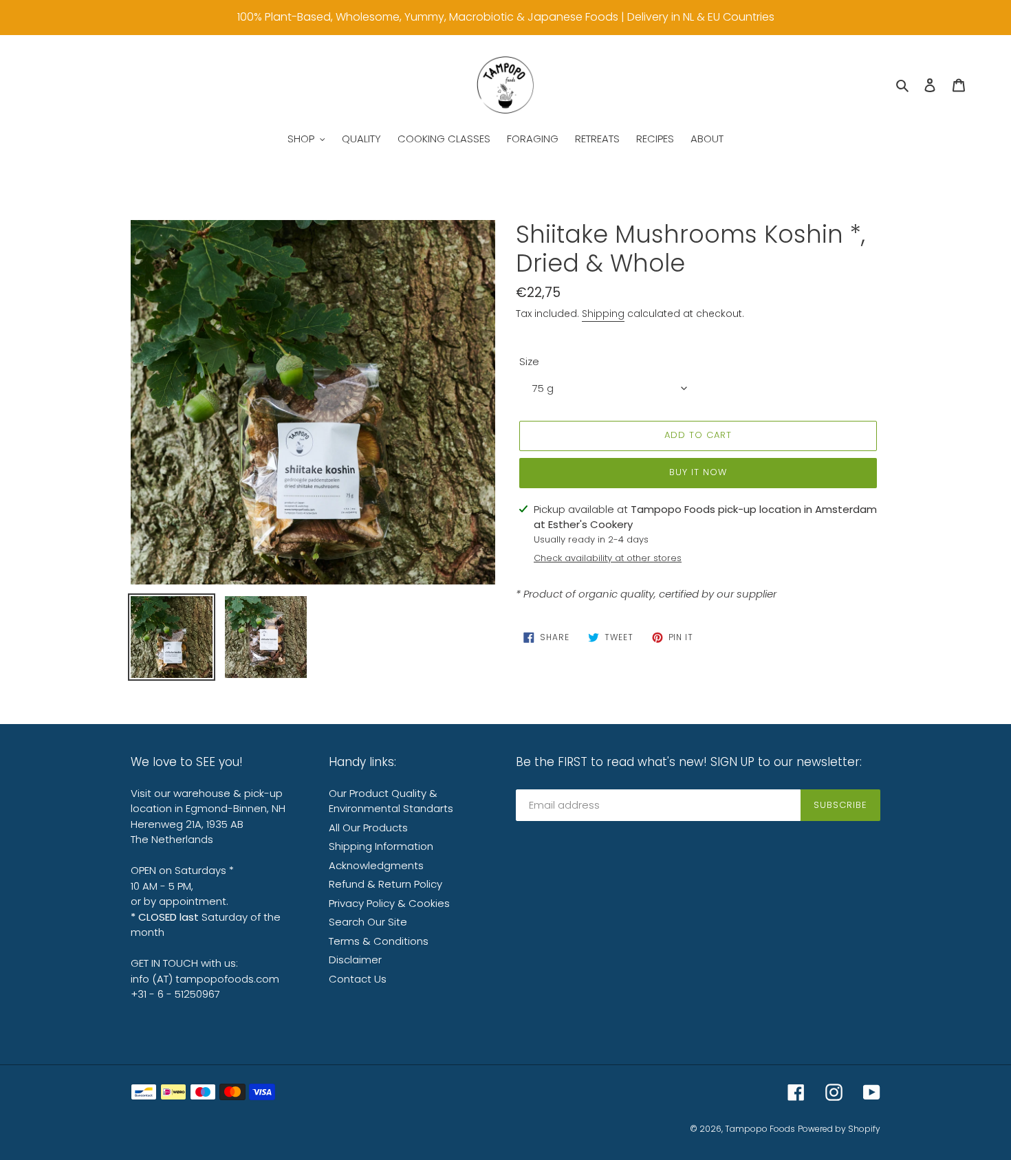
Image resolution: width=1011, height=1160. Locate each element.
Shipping (603, 313)
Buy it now (698, 472)
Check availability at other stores (608, 558)
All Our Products (368, 827)
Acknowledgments (376, 865)
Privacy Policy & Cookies (389, 903)
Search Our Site (368, 922)
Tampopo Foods (760, 1129)
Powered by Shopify (839, 1129)
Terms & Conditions (378, 941)
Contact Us (358, 979)
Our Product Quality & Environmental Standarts (391, 801)
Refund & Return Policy (385, 884)
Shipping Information (381, 846)
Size (529, 361)
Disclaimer (355, 959)
